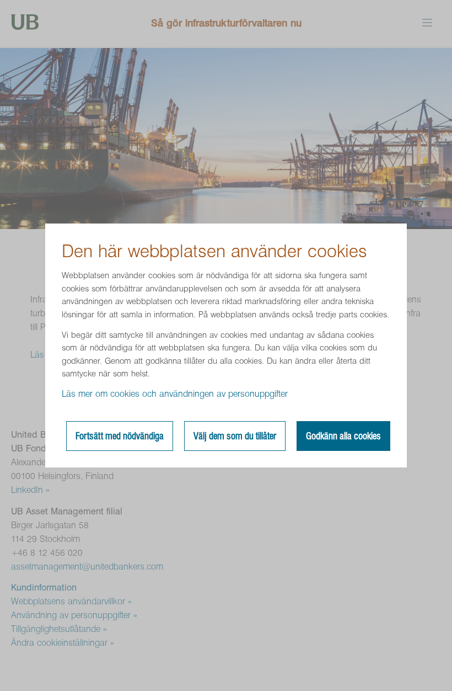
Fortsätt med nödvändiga (120, 436)
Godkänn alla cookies (343, 436)
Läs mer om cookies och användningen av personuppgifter (175, 394)
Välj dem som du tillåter (234, 436)
